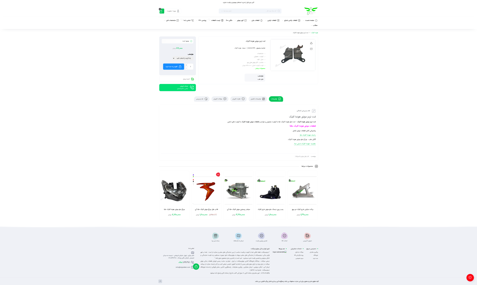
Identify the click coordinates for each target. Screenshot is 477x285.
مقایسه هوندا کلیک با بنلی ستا (305, 143)
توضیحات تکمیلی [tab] (256, 99)
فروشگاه (316, 255)
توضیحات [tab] (274, 99)
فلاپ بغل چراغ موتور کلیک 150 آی (206, 209)
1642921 (184, 262)
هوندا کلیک (314, 33)
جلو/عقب (190, 54)
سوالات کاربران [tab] (218, 99)
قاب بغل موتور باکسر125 (302, 156)
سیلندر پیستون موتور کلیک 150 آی (238, 209)
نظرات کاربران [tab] (236, 99)
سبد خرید (315, 258)
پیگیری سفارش (314, 252)
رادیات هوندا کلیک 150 (308, 135)
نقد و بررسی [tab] (200, 99)
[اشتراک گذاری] (311, 43)
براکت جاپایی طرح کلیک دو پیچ (302, 209)
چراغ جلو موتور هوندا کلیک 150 (174, 209)
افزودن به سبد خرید (171, 66)
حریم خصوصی (299, 258)
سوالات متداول (299, 252)
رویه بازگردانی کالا (298, 255)
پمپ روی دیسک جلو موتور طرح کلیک (270, 209)
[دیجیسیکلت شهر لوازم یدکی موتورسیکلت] (311, 11)
